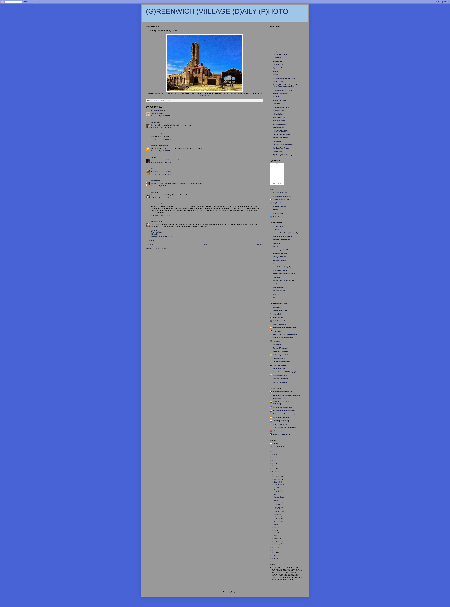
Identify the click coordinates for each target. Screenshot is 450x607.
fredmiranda (277, 331)
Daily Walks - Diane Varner (281, 434)
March (276, 538)
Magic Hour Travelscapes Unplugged (285, 414)
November (277, 479)
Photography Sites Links (281, 355)
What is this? (277, 184)
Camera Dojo (277, 314)
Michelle (154, 122)
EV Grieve (276, 229)
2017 (274, 463)
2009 (274, 556)
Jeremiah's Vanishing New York (283, 236)
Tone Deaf (276, 216)
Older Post (259, 245)
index (274, 297)
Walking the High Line (280, 260)
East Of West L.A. (278, 97)
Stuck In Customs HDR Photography (285, 372)
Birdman (154, 169)
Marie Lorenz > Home (280, 270)
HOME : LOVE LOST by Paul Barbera (285, 334)
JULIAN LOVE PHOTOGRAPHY (283, 338)
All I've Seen (277, 58)
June (275, 530)
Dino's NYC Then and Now (281, 240)
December (277, 476)
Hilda (153, 192)
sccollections (277, 141)
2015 (274, 469)
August (276, 525)
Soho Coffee (278, 514)
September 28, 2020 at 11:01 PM (161, 237)
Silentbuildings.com (279, 368)
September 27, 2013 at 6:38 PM (161, 151)
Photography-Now (279, 358)
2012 (274, 547)
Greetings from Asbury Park (278, 490)
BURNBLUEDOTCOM (280, 310)
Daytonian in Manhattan (280, 93)
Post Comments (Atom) (162, 248)
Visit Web (154, 230)
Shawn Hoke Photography (281, 362)
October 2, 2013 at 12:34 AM (160, 198)
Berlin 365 (276, 75)
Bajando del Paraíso (279, 68)
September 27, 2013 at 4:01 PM (161, 127)
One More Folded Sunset (281, 124)
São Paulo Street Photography (283, 144)
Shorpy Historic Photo (280, 365)
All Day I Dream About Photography (284, 427)
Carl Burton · (277, 284)
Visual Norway (277, 151)
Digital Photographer (279, 324)
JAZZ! (275, 494)
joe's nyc (276, 294)
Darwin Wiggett (278, 317)
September (277, 485)
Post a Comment (154, 241)
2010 (274, 553)
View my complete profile (278, 446)
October (276, 482)
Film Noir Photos (278, 226)
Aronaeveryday (278, 64)
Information (154, 234)
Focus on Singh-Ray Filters (282, 417)
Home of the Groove (279, 100)
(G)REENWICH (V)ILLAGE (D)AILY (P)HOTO (217, 11)
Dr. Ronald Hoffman (279, 206)
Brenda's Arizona (278, 81)
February (277, 541)
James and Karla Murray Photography (285, 233)
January (276, 544)
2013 (274, 474)
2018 (274, 460)
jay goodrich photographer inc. (283, 392)
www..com (277, 164)
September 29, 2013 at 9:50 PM (161, 186)
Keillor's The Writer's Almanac (283, 199)
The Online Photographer (281, 379)
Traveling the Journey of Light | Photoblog (286, 395)
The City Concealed (279, 257)
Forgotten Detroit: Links (280, 287)
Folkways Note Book (158, 146)
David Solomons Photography (282, 321)
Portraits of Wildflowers (280, 138)
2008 (274, 558)
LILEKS (275, 263)
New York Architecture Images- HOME (285, 274)
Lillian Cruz (155, 221)
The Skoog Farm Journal (281, 148)
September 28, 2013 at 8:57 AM (161, 174)
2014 (274, 471)
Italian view (276, 104)
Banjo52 (154, 180)
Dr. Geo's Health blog (280, 193)
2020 (274, 455)
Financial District (279, 497)
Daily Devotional (278, 203)
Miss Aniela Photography (281, 351)
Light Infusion (277, 344)
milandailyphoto (278, 114)
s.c (152, 157)
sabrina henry (277, 431)
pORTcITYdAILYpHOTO (280, 131)
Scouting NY (277, 243)
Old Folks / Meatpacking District (279, 502)
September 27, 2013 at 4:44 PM (161, 139)
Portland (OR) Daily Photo (281, 134)
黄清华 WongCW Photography (282, 155)
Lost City (276, 246)
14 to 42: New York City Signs (282, 267)
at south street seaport (278, 508)
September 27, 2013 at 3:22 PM (161, 116)
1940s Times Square (279, 291)
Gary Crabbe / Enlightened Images (284, 410)
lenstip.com (276, 341)
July (275, 527)
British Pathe (277, 307)
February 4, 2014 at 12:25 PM (160, 215)
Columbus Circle (279, 511)
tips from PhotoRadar (280, 382)
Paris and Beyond (278, 127)
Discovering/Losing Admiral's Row (284, 250)
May (275, 533)
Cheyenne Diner (279, 487)
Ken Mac (275, 443)
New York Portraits (279, 117)
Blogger (233, 592)
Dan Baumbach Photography (282, 407)
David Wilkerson (278, 213)
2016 (274, 466)
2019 (274, 457)
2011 (274, 550)
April (275, 536)
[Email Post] (168, 100)
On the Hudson (278, 521)
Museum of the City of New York (283, 280)
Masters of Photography (281, 348)
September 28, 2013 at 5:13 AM (161, 163)
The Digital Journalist (280, 375)
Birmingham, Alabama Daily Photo (284, 78)
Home (205, 245)
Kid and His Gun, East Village (279, 517)
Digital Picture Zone (279, 398)
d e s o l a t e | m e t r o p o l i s (282, 90)
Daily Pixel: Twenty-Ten (280, 253)
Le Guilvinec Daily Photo (281, 107)
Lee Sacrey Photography (281, 421)
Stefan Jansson (156, 110)
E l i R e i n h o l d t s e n (280, 424)
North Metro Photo (279, 121)
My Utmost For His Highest (282, 196)
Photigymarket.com (157, 232)
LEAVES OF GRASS (279, 110)
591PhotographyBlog (280, 54)
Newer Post (150, 245)
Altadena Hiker (278, 61)
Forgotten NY (277, 277)
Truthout (275, 210)
